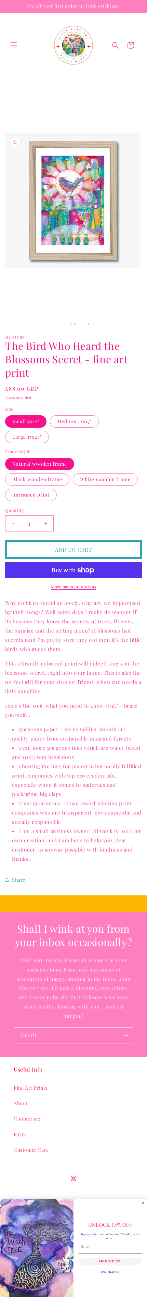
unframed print (31, 494)
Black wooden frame (37, 479)
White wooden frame (105, 479)
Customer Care (31, 1150)
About (21, 1103)
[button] (13, 45)
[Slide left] (58, 324)
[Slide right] (88, 324)
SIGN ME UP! (110, 1261)
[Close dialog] (143, 1203)
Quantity (14, 510)
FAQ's (20, 1134)
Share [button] (18, 880)
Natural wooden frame (39, 464)
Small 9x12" (25, 421)
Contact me (27, 1118)
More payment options (73, 586)
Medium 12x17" (74, 421)
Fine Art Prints (31, 1088)
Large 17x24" (27, 436)
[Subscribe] (125, 1035)
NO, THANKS (110, 1271)
